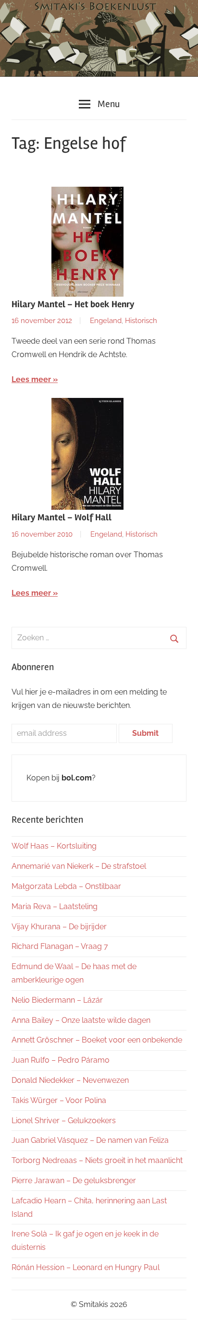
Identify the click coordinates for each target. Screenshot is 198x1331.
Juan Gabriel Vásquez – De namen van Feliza (90, 1140)
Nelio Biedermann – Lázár (57, 1000)
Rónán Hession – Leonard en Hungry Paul (86, 1267)
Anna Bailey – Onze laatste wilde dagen (81, 1020)
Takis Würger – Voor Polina (59, 1100)
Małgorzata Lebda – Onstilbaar (66, 886)
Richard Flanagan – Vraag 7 (60, 946)
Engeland (106, 320)
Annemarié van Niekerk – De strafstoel (79, 866)
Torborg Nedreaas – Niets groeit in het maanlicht (97, 1160)
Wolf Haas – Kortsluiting (54, 846)
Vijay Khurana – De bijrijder (59, 926)
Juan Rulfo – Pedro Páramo (61, 1060)
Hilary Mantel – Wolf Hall (61, 517)
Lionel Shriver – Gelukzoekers (64, 1120)
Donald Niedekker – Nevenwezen (70, 1080)
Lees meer (31, 379)
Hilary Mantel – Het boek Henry (73, 304)
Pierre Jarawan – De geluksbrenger (74, 1180)
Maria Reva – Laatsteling (55, 906)
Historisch (141, 320)
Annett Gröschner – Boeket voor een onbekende (97, 1039)
